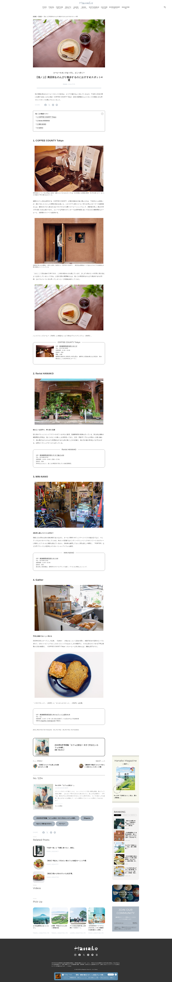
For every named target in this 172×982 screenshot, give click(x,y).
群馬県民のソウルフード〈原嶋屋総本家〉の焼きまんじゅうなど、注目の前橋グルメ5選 (70, 977)
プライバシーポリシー (130, 927)
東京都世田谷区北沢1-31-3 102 (49, 558)
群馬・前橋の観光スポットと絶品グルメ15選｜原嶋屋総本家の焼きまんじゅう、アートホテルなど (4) (91, 975)
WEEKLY (125, 815)
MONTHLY (133, 815)
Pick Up (37, 901)
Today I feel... (68, 974)
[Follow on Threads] (97, 955)
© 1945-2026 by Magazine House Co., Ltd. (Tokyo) (86, 969)
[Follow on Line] (92, 955)
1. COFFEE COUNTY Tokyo (46, 117)
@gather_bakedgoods (48, 720)
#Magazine (87, 818)
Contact (69, 966)
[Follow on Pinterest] (88, 955)
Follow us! (125, 897)
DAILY (117, 815)
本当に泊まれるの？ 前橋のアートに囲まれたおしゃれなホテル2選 (109, 977)
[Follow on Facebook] (79, 955)
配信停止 (135, 923)
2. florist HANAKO (43, 120)
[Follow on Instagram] (75, 955)
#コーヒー (62, 823)
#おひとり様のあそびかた (44, 823)
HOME (35, 16)
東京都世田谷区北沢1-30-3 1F (68, 346)
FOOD (40, 16)
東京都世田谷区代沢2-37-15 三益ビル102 (52, 455)
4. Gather (40, 128)
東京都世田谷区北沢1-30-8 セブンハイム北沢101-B (55, 714)
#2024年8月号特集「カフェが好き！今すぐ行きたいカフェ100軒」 (56, 818)
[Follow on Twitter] (84, 955)
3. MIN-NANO (41, 124)
